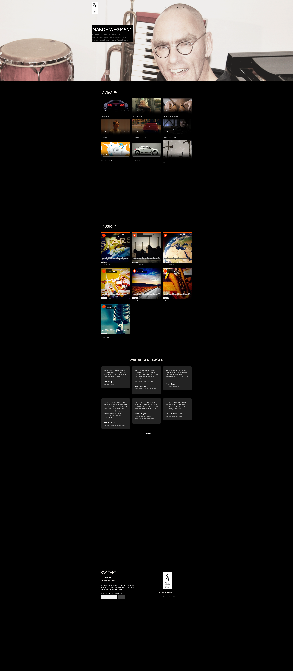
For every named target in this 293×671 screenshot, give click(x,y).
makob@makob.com (108, 580)
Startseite (163, 8)
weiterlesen (146, 433)
